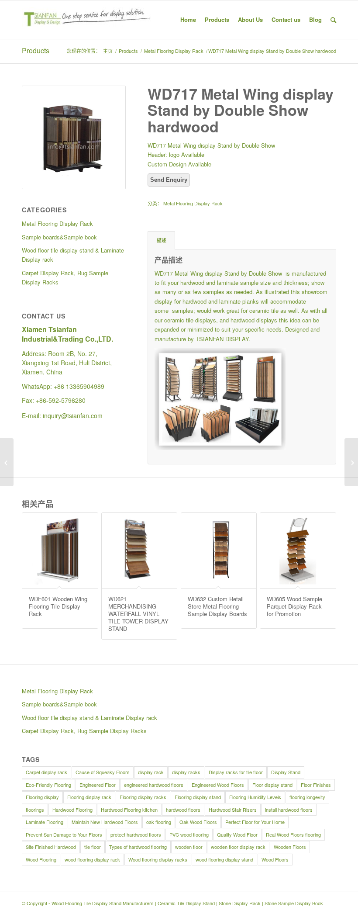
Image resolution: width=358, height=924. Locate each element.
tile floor (92, 846)
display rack (151, 771)
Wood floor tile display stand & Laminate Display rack (89, 717)
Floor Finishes (316, 784)
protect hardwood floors (135, 834)
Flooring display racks (143, 796)
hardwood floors (183, 809)
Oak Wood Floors (198, 821)
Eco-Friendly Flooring (48, 784)
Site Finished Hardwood (51, 846)
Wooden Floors (290, 846)
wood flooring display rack (92, 859)
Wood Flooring (41, 859)
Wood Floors (275, 859)
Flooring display (42, 796)
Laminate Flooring (44, 821)
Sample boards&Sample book (59, 704)
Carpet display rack (46, 771)
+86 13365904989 (79, 386)
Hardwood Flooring (72, 809)
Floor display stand (272, 784)
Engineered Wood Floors (218, 784)
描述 (161, 240)
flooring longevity (307, 796)
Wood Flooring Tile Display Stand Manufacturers (103, 903)
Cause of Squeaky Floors (103, 771)
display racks (186, 771)
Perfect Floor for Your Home (255, 821)
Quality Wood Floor (237, 834)
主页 (108, 51)
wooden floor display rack (238, 846)
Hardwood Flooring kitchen (129, 809)
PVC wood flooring (189, 834)
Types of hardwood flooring (138, 846)
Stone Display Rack (240, 903)
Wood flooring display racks (157, 859)
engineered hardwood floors (153, 784)
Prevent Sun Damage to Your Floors (64, 834)
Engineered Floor (97, 784)
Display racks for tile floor (236, 771)
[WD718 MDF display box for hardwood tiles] (351, 462)
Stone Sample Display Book (294, 903)
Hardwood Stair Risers (233, 809)
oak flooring (158, 821)
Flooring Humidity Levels (255, 796)
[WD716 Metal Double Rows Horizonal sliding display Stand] (7, 462)
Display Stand (285, 771)
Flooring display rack (89, 796)
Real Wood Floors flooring (293, 834)
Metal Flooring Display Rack (173, 51)
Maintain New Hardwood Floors (105, 821)
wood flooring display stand (224, 859)
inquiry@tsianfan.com (73, 415)
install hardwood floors (289, 809)
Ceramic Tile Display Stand (186, 903)
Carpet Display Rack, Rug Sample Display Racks (84, 731)
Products (35, 50)
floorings (35, 809)
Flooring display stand (198, 796)
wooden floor (189, 846)
